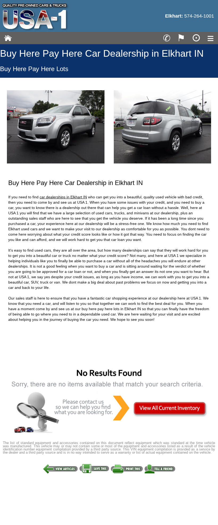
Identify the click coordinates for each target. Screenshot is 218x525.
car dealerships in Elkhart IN (63, 197)
